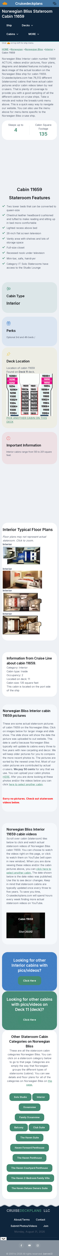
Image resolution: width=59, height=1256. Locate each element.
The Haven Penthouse (29, 1157)
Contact (40, 1219)
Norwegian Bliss (34, 49)
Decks (26, 25)
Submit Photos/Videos (24, 1226)
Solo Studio (20, 1097)
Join (45, 1226)
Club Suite (39, 1127)
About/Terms (22, 1219)
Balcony (18, 1127)
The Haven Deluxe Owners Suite (29, 1188)
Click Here (29, 980)
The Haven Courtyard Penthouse (29, 1168)
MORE (32, 34)
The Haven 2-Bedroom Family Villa (30, 1178)
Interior (49, 49)
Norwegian (17, 49)
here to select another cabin (26, 784)
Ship (9, 25)
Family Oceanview (29, 1117)
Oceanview (29, 1107)
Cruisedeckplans (28, 3)
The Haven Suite (29, 1137)
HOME (5, 49)
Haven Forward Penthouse (29, 1147)
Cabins (10, 34)
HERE (6, 776)
